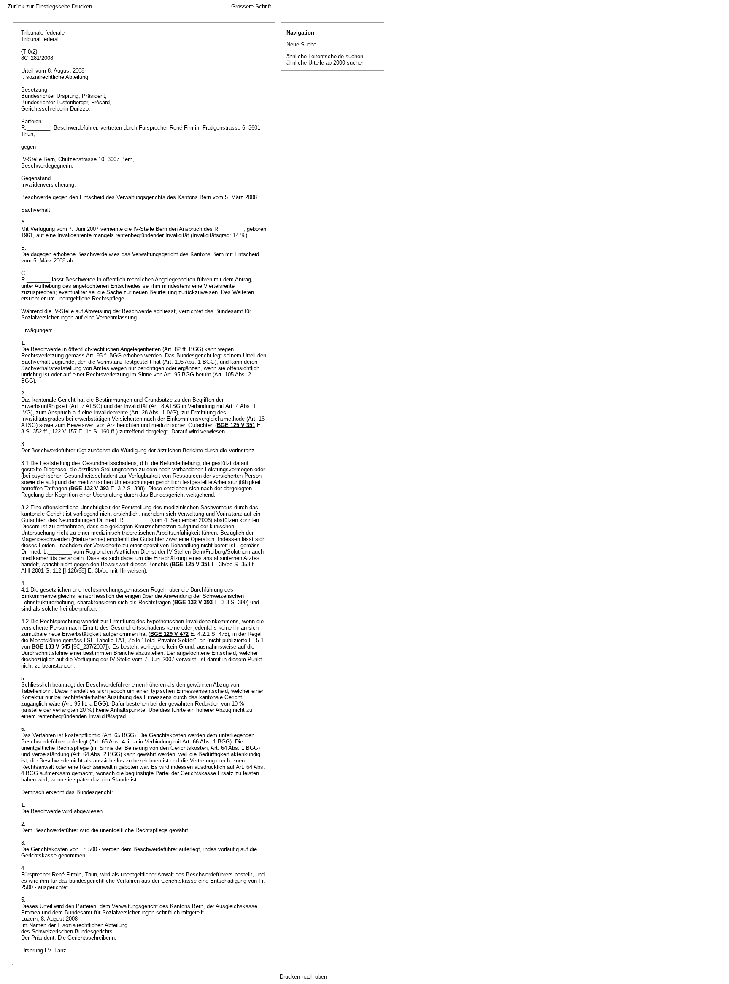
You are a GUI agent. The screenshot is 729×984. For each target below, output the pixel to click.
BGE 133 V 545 (51, 646)
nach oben (314, 976)
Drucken (82, 6)
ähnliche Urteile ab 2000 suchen (325, 62)
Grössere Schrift (251, 6)
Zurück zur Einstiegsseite (39, 6)
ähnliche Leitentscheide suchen (324, 56)
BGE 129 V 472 (169, 634)
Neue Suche (301, 44)
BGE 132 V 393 (89, 488)
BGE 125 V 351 (236, 425)
